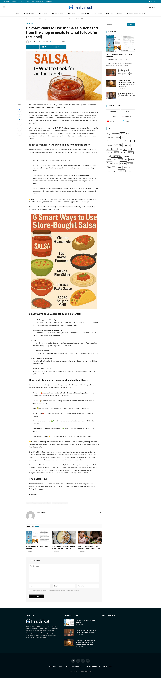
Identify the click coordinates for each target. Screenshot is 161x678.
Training (118, 167)
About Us (6, 1)
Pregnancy (98, 14)
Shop (54, 503)
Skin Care (71, 14)
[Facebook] (19, 110)
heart (108, 149)
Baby (108, 134)
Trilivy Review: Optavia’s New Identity (37, 547)
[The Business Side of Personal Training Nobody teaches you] (111, 72)
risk (115, 159)
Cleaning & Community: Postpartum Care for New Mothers (126, 95)
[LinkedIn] (19, 119)
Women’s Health (58, 14)
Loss (125, 149)
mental (109, 152)
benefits (115, 134)
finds (122, 141)
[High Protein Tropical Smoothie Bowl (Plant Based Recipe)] (64, 537)
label (28, 503)
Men (129, 149)
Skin (109, 163)
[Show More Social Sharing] (68, 47)
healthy (127, 145)
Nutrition (109, 14)
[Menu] (4, 7)
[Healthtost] (80, 7)
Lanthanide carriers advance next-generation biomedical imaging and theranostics (126, 83)
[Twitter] (19, 114)
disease (109, 141)
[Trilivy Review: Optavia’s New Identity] (38, 537)
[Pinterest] (19, 124)
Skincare (116, 163)
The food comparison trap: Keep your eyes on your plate (89, 547)
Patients (130, 152)
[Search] (157, 1)
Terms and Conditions (37, 1)
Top (113, 167)
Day (123, 138)
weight (114, 171)
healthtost (34, 42)
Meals (34, 503)
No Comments (56, 42)
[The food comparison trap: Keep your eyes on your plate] (90, 537)
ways (65, 503)
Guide (109, 145)
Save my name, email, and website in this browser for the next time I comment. (55, 591)
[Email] (19, 133)
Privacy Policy (25, 1)
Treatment (127, 167)
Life (120, 149)
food (133, 141)
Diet (128, 138)
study (123, 163)
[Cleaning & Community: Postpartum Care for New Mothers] (111, 95)
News (17, 14)
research (126, 156)
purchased (41, 503)
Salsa (48, 503)
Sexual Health (84, 14)
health (118, 145)
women (121, 171)
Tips (109, 167)
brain (127, 134)
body (122, 134)
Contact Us (15, 1)
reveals (109, 159)
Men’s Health (43, 14)
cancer (110, 137)
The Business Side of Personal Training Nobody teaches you (125, 72)
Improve (114, 149)
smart (60, 503)
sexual (131, 159)
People (108, 156)
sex (125, 159)
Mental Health (29, 14)
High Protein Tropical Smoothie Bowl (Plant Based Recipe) (63, 547)
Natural (116, 152)
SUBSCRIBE (152, 7)
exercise (116, 141)
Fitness (120, 14)
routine (121, 159)
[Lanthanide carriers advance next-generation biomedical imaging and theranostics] (111, 83)
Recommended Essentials (136, 14)
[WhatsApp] (19, 129)
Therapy (130, 163)
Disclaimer (49, 1)
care (118, 137)
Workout (128, 171)
